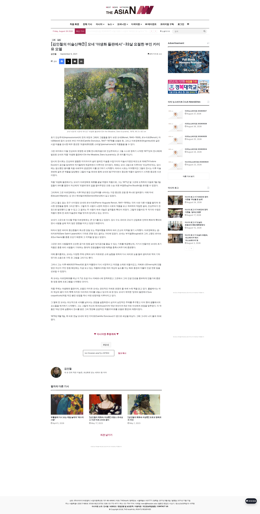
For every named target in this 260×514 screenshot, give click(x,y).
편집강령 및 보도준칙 (125, 506)
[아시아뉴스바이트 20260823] (175, 165)
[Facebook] (61, 61)
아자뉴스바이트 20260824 (196, 149)
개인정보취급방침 (149, 506)
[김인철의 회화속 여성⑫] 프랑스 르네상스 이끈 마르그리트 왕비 (106, 418)
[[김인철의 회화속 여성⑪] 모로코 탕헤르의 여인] (145, 404)
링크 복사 (122, 353)
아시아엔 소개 (97, 506)
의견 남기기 (106, 435)
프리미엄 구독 (167, 24)
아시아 (99, 24)
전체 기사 (87, 24)
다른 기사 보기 (188, 176)
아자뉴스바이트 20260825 (196, 136)
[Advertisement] (106, 468)
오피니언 (121, 24)
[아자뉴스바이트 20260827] (175, 114)
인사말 (105, 506)
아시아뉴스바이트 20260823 (197, 162)
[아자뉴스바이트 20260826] (175, 127)
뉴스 (110, 24)
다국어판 (135, 24)
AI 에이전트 (151, 24)
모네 (107, 344)
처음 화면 (74, 24)
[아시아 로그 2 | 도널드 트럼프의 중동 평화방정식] (175, 226)
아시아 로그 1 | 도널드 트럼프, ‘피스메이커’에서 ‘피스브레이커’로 (196, 238)
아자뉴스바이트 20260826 (196, 123)
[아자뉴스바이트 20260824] (175, 152)
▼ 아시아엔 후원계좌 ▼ (106, 334)
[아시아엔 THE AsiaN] (130, 9)
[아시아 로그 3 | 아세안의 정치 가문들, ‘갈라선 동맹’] (175, 213)
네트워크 (113, 506)
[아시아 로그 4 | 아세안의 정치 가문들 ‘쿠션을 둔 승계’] (175, 200)
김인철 (53, 54)
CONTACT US (162, 506)
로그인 (181, 24)
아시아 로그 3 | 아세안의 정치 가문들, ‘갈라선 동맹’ (196, 211)
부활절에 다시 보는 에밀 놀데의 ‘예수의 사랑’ (67, 418)
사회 (53, 40)
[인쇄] (81, 61)
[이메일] (74, 61)
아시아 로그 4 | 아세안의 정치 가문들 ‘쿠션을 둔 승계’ (196, 198)
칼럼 (59, 40)
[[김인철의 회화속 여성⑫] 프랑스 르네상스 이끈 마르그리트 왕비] (106, 404)
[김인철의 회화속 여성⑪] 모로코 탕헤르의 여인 (144, 418)
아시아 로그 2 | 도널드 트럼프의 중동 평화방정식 (195, 223)
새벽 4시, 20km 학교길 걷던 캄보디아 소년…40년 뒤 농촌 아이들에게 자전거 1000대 (123, 31)
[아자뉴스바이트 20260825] (175, 140)
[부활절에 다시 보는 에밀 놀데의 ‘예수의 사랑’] (68, 404)
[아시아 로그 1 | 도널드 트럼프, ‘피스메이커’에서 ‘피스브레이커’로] (175, 238)
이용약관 (138, 506)
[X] (68, 61)
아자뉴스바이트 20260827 (196, 111)
